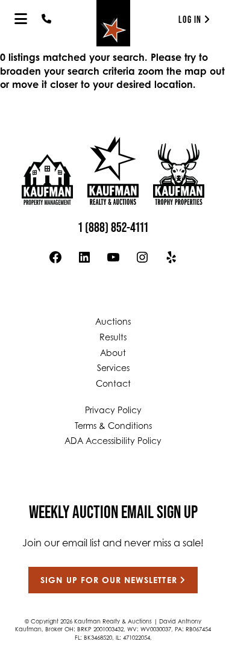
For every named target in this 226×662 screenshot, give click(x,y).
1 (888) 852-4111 (113, 227)
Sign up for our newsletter (108, 581)
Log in (189, 19)
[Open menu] (20, 18)
